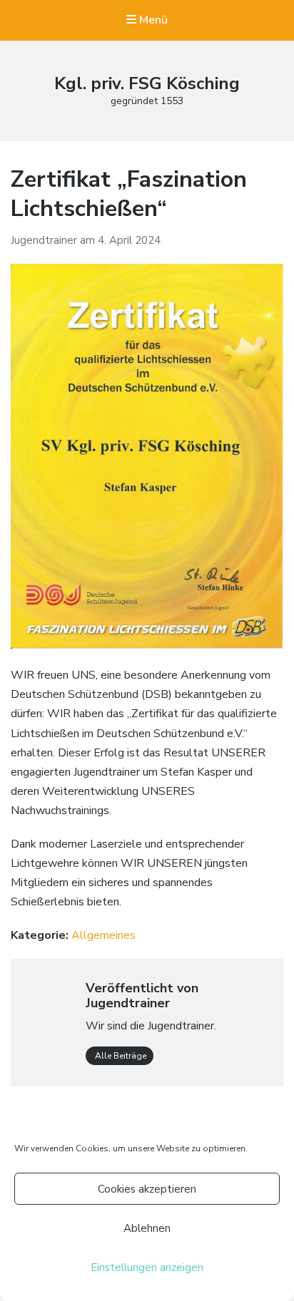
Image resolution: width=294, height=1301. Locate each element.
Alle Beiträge (119, 1055)
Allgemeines (103, 935)
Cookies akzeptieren (147, 1189)
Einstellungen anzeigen (147, 1267)
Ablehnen (147, 1228)
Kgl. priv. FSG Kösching (147, 83)
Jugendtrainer (45, 240)
